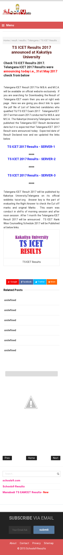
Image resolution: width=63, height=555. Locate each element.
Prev (7, 458)
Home (31, 458)
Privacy (36, 543)
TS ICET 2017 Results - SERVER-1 (31, 146)
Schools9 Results (36, 548)
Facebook (26, 282)
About (13, 543)
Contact (24, 543)
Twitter (41, 282)
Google (13, 282)
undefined (10, 300)
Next (55, 458)
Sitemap (49, 543)
